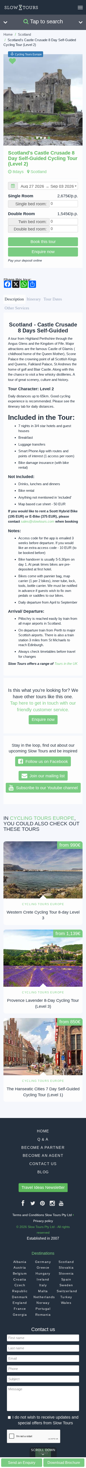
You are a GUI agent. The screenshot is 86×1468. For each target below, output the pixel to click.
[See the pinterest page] (42, 1205)
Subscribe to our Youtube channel (46, 788)
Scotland (24, 34)
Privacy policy (43, 1221)
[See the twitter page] (33, 1205)
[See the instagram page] (52, 1205)
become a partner (43, 1148)
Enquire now (43, 251)
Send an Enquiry (21, 1462)
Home (8, 34)
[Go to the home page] (21, 7)
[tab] (14, 299)
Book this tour (43, 241)
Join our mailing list (46, 776)
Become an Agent (43, 1156)
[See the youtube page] (61, 1205)
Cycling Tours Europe (28, 54)
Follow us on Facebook (45, 761)
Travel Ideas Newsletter (43, 1187)
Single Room (43, 196)
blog (43, 1172)
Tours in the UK (66, 664)
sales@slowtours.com (37, 521)
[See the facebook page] (23, 1205)
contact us (43, 1164)
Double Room (43, 213)
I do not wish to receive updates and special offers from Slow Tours (45, 1420)
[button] (9, 100)
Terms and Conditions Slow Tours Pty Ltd (42, 1215)
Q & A (43, 1139)
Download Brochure (63, 1462)
